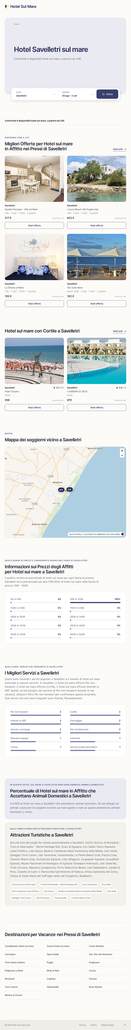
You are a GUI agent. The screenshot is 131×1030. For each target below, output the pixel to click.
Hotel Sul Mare (23, 6)
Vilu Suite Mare (75, 287)
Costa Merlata (96, 946)
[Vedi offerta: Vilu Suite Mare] (96, 257)
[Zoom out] (122, 455)
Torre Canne (11, 987)
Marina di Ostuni (13, 995)
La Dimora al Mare (14, 287)
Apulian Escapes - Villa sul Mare (21, 209)
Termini (93, 1025)
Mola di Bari (53, 970)
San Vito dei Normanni (100, 954)
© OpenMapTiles (89, 534)
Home (16, 24)
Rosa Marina (95, 987)
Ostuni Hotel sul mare (58, 946)
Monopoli (9, 978)
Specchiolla (53, 954)
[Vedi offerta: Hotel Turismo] (34, 361)
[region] (65, 492)
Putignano (94, 962)
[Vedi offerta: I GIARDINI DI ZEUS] (96, 361)
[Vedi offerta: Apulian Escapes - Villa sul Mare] (34, 179)
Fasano (93, 978)
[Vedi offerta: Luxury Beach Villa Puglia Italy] (96, 179)
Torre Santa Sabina (15, 962)
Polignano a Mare (14, 970)
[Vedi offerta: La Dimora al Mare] (34, 257)
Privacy (82, 1025)
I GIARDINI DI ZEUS (77, 391)
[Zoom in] (122, 450)
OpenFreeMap (75, 534)
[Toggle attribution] (122, 534)
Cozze (92, 970)
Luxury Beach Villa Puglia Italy (82, 209)
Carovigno (10, 954)
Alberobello (53, 987)
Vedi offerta (34, 225)
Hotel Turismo (12, 391)
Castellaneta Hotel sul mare (19, 946)
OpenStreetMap (113, 534)
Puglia (50, 962)
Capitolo (51, 978)
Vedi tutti (119, 149)
